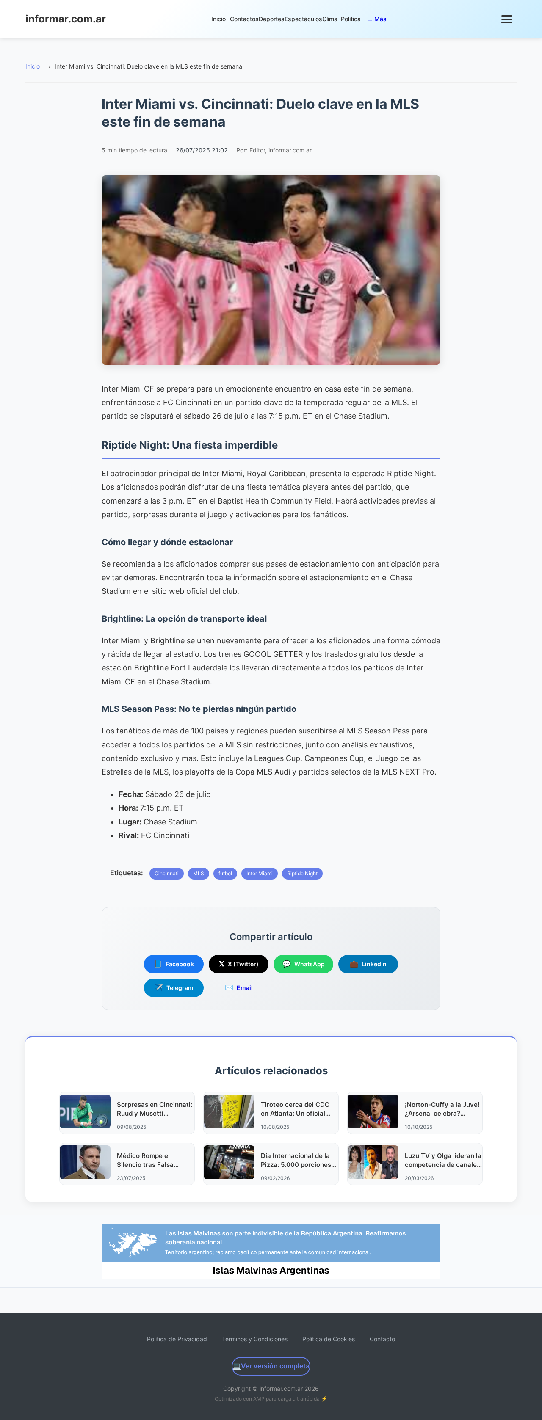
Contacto (382, 1339)
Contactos (244, 18)
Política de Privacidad (177, 1339)
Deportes (272, 18)
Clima (329, 18)
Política (351, 18)
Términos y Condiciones (255, 1339)
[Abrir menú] (507, 19)
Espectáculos (303, 18)
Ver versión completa (271, 1366)
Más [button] (377, 18)
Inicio (218, 18)
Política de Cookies (328, 1339)
